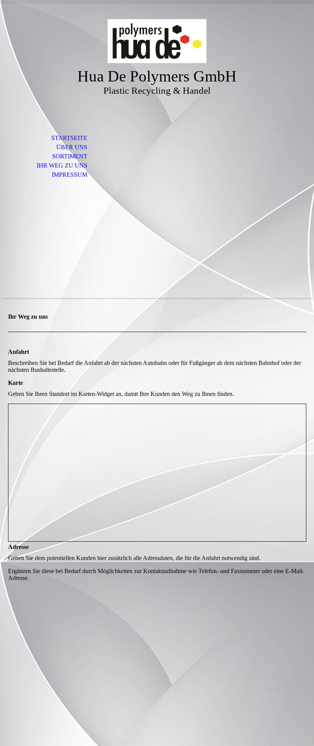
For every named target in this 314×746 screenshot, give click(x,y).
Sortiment (69, 156)
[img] (157, 41)
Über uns (71, 147)
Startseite (69, 138)
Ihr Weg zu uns (62, 165)
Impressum (69, 174)
